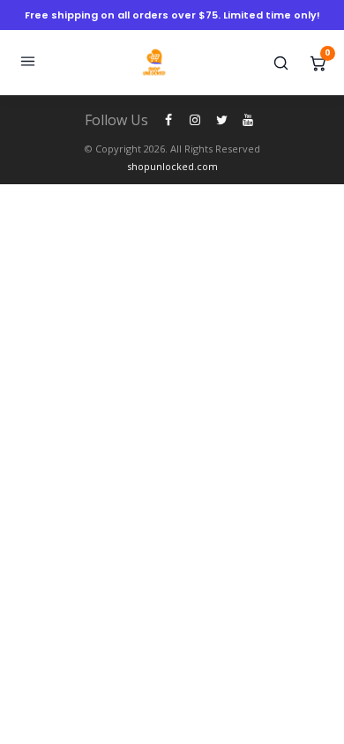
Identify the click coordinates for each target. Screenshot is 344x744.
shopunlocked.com (172, 166)
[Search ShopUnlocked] (280, 62)
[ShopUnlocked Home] (154, 62)
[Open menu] (27, 62)
